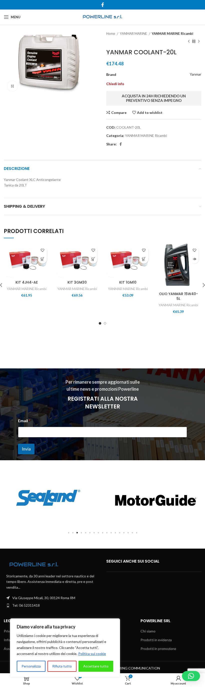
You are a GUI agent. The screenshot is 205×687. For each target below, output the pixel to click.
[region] (65, 647)
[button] (42, 259)
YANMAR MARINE (134, 34)
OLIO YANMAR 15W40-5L (178, 296)
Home (111, 34)
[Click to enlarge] (13, 86)
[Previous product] (188, 41)
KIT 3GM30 (77, 282)
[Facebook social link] (103, 5)
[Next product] (198, 41)
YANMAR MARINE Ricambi (172, 34)
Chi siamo (148, 631)
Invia (26, 448)
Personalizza (31, 666)
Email (24, 420)
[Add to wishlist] (42, 250)
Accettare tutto (95, 666)
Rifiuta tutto (62, 666)
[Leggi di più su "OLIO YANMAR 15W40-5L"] (194, 259)
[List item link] (51, 605)
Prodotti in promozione (158, 648)
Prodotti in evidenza (156, 640)
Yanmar (195, 74)
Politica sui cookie (92, 653)
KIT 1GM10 (127, 282)
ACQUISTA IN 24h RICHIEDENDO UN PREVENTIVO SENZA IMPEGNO (154, 98)
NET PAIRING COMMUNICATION (132, 668)
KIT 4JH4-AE (27, 282)
